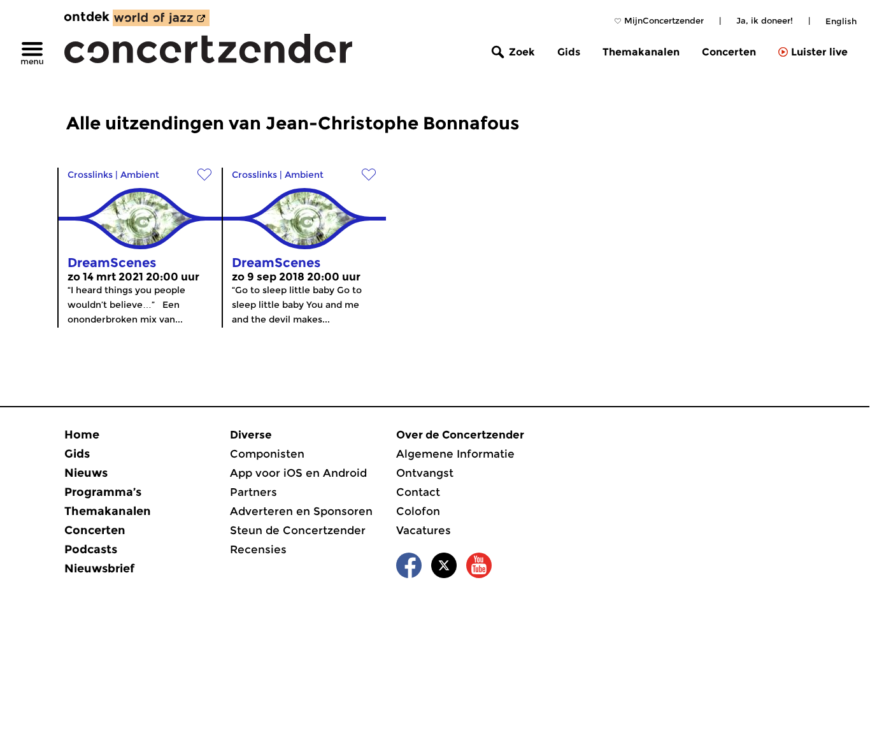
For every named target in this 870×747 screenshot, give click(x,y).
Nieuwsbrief (99, 569)
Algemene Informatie (455, 453)
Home (81, 435)
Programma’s (102, 492)
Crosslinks (90, 174)
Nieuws (86, 473)
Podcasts (90, 549)
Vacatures (423, 530)
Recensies (258, 549)
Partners (253, 492)
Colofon (418, 511)
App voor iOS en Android (298, 473)
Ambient (139, 174)
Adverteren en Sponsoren (301, 511)
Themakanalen (641, 52)
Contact (418, 492)
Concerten (729, 52)
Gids (568, 52)
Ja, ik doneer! (764, 20)
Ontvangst (424, 473)
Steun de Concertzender (298, 530)
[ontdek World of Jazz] (161, 18)
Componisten (267, 453)
